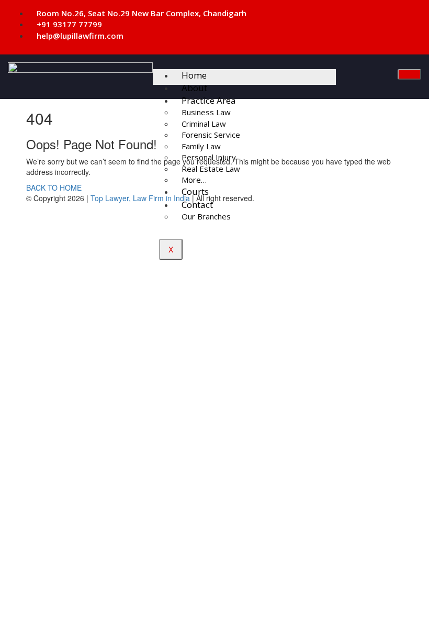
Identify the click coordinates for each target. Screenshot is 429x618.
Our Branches (206, 216)
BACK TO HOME (54, 187)
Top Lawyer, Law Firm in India (140, 198)
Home (194, 75)
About (194, 88)
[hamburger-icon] (409, 74)
